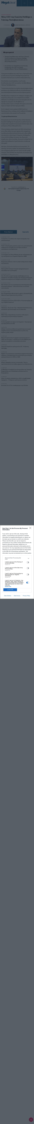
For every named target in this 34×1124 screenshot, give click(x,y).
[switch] (27, 562)
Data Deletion (7, 595)
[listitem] (17, 558)
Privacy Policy (26, 595)
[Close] (30, 528)
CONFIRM (10, 589)
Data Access (17, 595)
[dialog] (17, 562)
